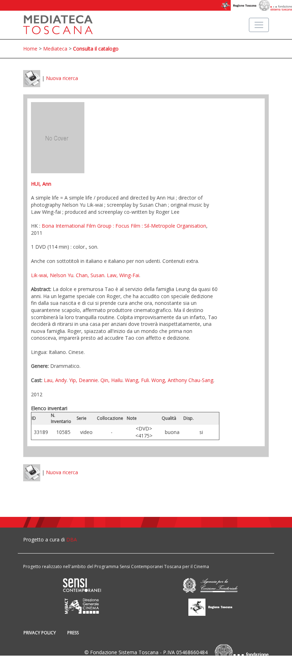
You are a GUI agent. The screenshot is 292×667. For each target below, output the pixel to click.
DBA (71, 539)
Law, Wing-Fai (123, 275)
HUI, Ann (41, 183)
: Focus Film (125, 225)
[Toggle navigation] (259, 25)
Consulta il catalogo (96, 48)
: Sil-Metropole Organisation (173, 225)
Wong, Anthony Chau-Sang (182, 380)
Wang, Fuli (137, 380)
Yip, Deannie (83, 380)
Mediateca (55, 48)
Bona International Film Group (76, 225)
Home (30, 48)
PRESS (73, 633)
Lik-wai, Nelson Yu (52, 275)
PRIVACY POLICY (40, 633)
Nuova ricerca (62, 78)
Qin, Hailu (111, 380)
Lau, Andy (55, 380)
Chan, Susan (90, 275)
